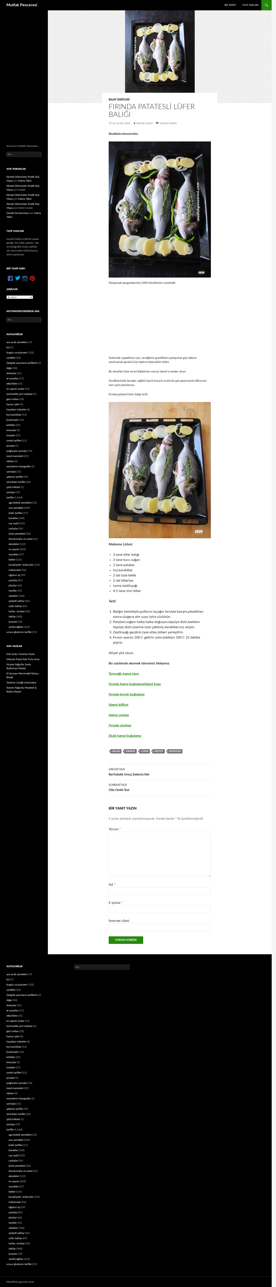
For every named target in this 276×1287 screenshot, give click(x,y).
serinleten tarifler (15, 482)
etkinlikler (11, 383)
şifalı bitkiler (13, 487)
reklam (10, 461)
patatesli (175, 751)
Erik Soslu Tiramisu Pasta (20, 654)
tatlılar (12, 616)
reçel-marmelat (14, 456)
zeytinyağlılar (16, 627)
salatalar (13, 596)
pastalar (13, 580)
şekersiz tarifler (14, 477)
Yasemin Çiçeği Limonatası (21, 682)
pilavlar (13, 585)
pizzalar (10, 445)
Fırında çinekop (120, 725)
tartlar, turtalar (17, 611)
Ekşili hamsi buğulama (125, 736)
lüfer (144, 751)
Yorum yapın (168, 123)
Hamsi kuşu (152, 684)
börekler (13, 518)
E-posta (116, 902)
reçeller (13, 590)
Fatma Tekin (144, 123)
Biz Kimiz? (230, 5)
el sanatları (12, 378)
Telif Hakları (250, 5)
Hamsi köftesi (118, 704)
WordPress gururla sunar (20, 1282)
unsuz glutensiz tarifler (19, 632)
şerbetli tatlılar (17, 601)
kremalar (11, 430)
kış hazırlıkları (14, 414)
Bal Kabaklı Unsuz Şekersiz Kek (129, 772)
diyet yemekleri (17, 533)
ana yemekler (16, 508)
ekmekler (14, 544)
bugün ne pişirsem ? (17, 352)
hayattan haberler (16, 409)
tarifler (10, 497)
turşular (13, 621)
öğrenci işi (14, 575)
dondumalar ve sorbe (21, 539)
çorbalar (13, 528)
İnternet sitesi (119, 921)
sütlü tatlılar (15, 606)
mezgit (158, 751)
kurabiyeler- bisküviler (21, 564)
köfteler (10, 425)
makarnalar (15, 570)
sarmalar (11, 471)
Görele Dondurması (17, 213)
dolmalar (11, 373)
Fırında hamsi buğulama (126, 684)
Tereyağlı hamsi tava (124, 673)
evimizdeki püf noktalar (19, 394)
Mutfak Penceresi (21, 5)
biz (8, 347)
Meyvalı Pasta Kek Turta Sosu (23, 659)
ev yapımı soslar (15, 389)
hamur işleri (13, 404)
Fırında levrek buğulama (126, 694)
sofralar (10, 492)
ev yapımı (14, 549)
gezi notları (12, 399)
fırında (130, 751)
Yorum (115, 829)
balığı (116, 751)
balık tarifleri (119, 99)
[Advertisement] (160, 320)
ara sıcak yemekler (16, 342)
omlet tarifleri (14, 440)
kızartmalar (12, 420)
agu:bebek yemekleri (20, 502)
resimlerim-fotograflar (18, 466)
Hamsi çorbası (119, 715)
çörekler (11, 357)
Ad (112, 884)
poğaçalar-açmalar (16, 451)
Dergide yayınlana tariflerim (22, 363)
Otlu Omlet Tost (119, 788)
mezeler (10, 435)
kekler (12, 559)
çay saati (13, 523)
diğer (9, 368)
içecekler (14, 554)
